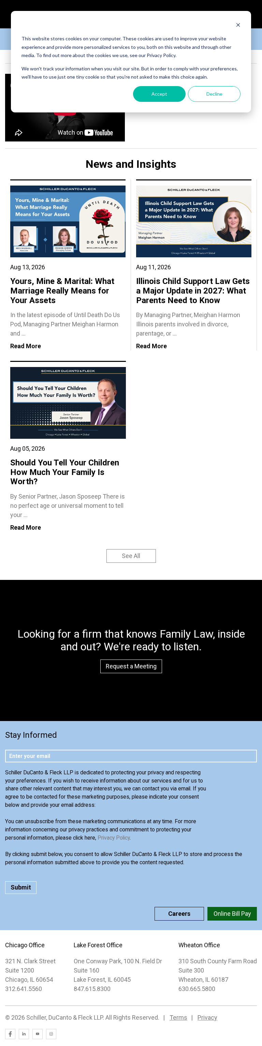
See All (131, 555)
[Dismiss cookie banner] (238, 26)
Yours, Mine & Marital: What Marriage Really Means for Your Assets (62, 290)
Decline (214, 94)
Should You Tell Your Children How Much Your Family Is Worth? (64, 472)
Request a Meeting (131, 666)
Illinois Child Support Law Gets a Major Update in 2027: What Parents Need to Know (193, 290)
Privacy (207, 1017)
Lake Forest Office (98, 945)
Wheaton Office (199, 945)
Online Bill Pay (232, 913)
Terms (178, 1017)
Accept (159, 94)
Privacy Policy (114, 837)
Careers (179, 913)
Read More (25, 346)
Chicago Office (25, 945)
